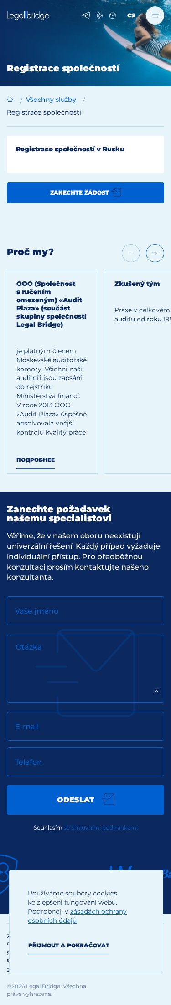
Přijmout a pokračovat (68, 945)
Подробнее (35, 459)
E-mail (27, 726)
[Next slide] (155, 253)
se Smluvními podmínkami (101, 827)
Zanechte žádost (79, 192)
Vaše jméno (36, 611)
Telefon (28, 762)
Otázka (29, 647)
